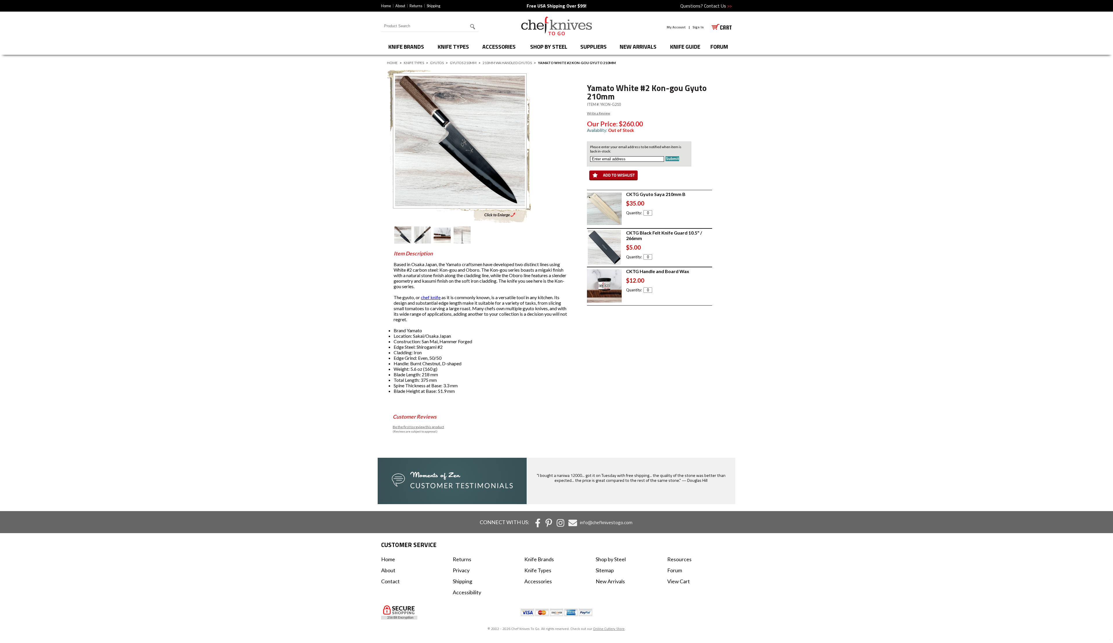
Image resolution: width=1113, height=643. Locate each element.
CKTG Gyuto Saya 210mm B (655, 194)
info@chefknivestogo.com (606, 522)
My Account (676, 27)
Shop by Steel (548, 46)
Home (386, 5)
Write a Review (598, 113)
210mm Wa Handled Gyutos (507, 63)
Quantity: (634, 212)
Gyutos (437, 63)
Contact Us (718, 5)
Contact (390, 581)
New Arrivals (638, 46)
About (400, 5)
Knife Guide (685, 46)
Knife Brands (406, 46)
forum (719, 46)
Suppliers (593, 46)
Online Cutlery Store (609, 628)
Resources (679, 559)
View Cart (678, 581)
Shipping (433, 5)
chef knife (431, 297)
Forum (674, 570)
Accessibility (467, 592)
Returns (416, 5)
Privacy (461, 570)
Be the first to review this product (418, 427)
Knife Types (453, 46)
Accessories (499, 46)
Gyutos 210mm (463, 63)
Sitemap (605, 570)
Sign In (698, 27)
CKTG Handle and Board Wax (657, 271)
